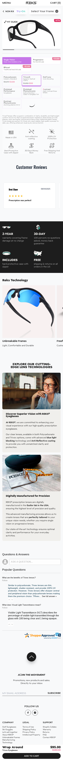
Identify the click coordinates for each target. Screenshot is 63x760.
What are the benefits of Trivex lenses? (19, 578)
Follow (4, 580)
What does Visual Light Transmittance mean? (21, 605)
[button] (11, 3)
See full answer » (49, 596)
